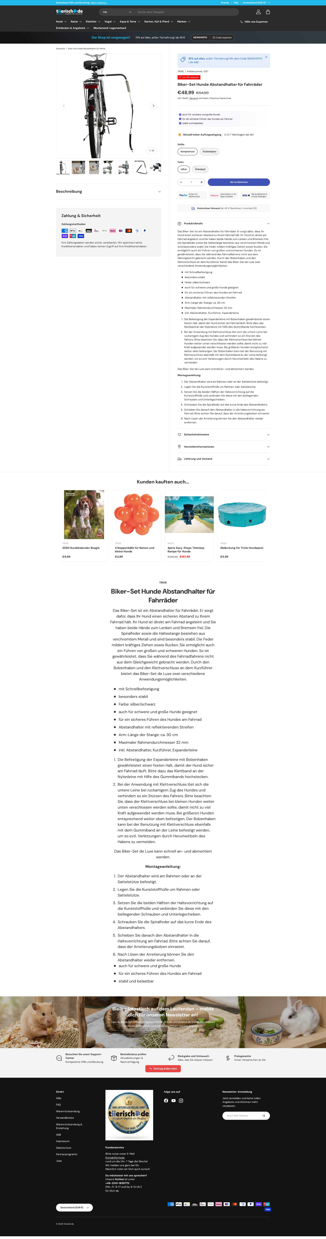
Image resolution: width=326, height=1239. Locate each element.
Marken (181, 21)
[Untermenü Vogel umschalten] (114, 22)
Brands (225, 2)
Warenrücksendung (68, 1111)
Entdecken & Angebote (70, 28)
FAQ (236, 2)
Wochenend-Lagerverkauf (109, 28)
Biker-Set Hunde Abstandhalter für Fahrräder (87, 48)
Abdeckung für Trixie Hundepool (241, 548)
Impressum (62, 1141)
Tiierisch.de (69, 1224)
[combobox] (169, 12)
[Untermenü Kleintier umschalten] (99, 22)
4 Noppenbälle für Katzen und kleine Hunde (134, 549)
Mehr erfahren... (99, 2)
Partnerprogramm (66, 1154)
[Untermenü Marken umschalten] (189, 22)
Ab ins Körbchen (239, 182)
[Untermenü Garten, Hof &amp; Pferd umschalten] (172, 22)
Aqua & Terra (128, 21)
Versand (193, 98)
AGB (58, 1134)
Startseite (60, 48)
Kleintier (91, 21)
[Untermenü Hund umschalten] (65, 22)
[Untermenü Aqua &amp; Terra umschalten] (139, 22)
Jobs (59, 1161)
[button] (268, 12)
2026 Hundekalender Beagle (81, 548)
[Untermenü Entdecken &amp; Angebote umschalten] (88, 28)
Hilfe (58, 1098)
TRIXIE (181, 71)
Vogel (108, 21)
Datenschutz (63, 1148)
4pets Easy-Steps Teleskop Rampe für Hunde (186, 549)
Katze (74, 21)
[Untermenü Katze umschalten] (80, 22)
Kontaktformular (115, 1157)
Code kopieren (224, 37)
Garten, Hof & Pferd (156, 21)
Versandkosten (65, 1117)
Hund (59, 21)
